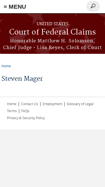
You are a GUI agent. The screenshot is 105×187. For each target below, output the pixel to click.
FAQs (25, 110)
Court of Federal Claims (52, 32)
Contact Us (29, 103)
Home (6, 66)
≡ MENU (15, 6)
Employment (52, 103)
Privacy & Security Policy (26, 118)
